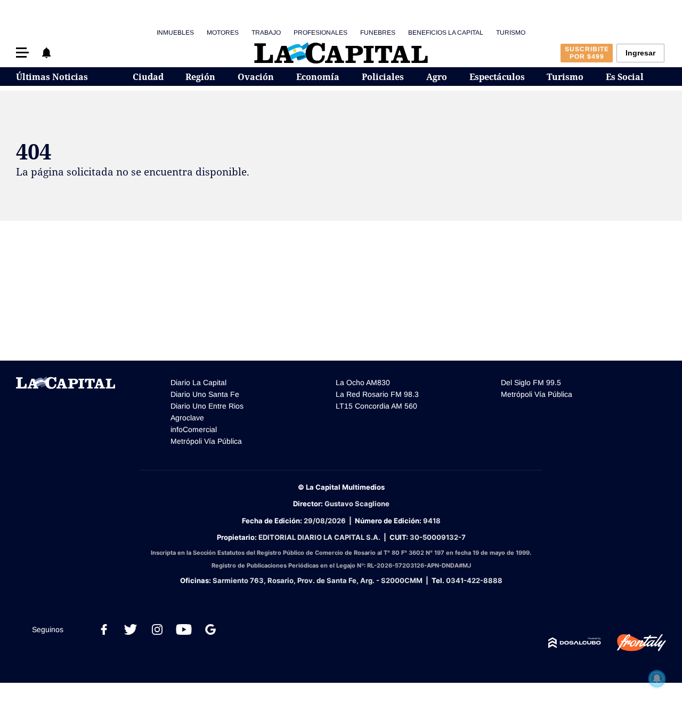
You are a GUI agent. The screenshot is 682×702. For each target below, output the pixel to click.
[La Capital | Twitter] (130, 629)
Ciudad (148, 77)
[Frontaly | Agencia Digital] (633, 642)
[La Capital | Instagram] (157, 629)
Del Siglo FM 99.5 (531, 382)
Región (200, 77)
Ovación (256, 77)
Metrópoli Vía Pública (206, 441)
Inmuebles (175, 32)
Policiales (383, 77)
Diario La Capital (198, 382)
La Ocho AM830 (363, 382)
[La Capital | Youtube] (183, 629)
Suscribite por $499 (587, 52)
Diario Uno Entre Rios (206, 406)
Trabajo (266, 32)
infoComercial (193, 429)
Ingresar (640, 53)
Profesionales (320, 32)
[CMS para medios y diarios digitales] (574, 642)
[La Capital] (341, 52)
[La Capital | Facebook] (104, 629)
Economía (317, 77)
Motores (223, 32)
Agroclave (187, 417)
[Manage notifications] (656, 678)
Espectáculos (497, 77)
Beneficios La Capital (445, 32)
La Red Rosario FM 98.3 (377, 394)
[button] (22, 52)
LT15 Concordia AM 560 (376, 406)
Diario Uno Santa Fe (204, 394)
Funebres (377, 32)
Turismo (510, 32)
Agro (436, 77)
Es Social (625, 77)
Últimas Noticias (52, 77)
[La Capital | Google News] (210, 629)
